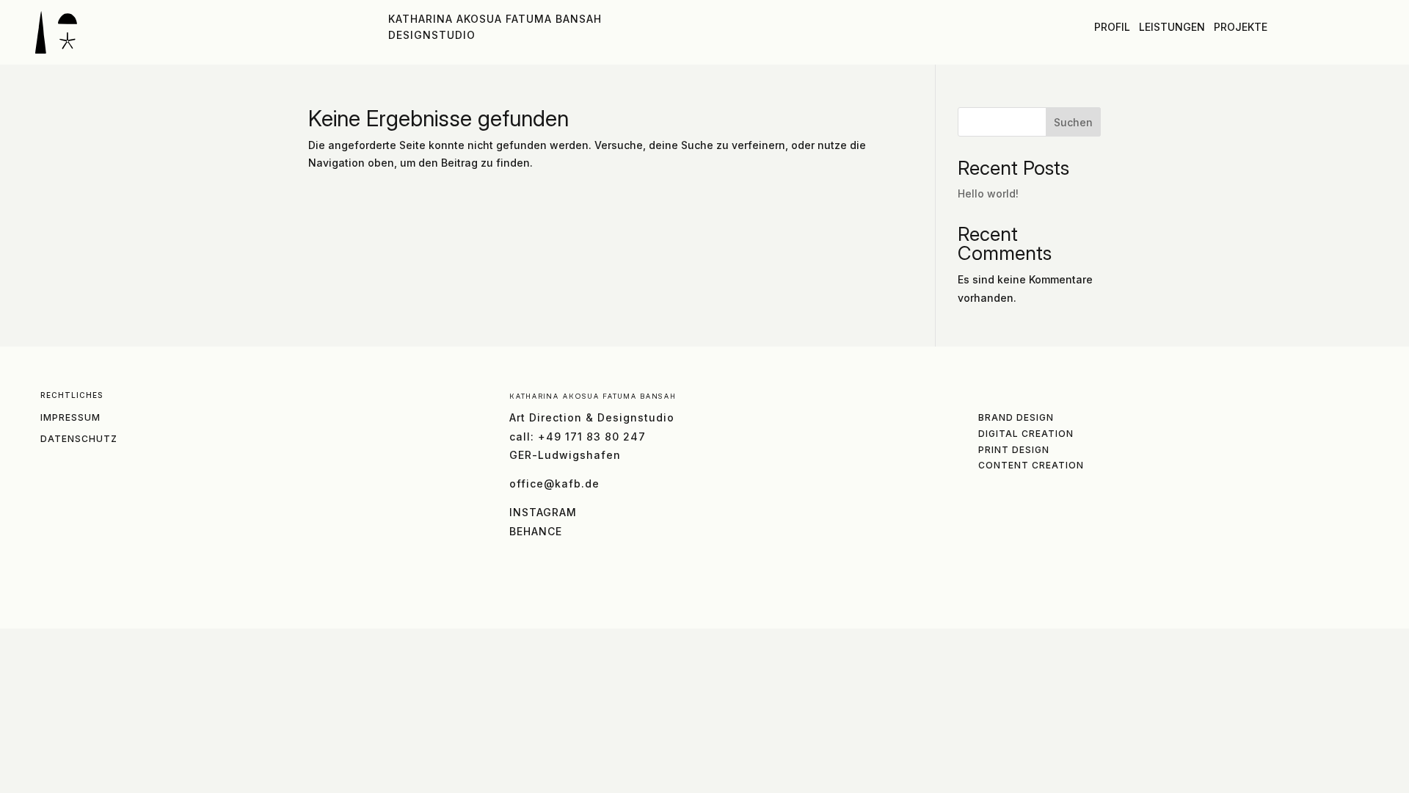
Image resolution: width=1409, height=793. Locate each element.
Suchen (1073, 122)
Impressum (70, 417)
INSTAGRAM (543, 512)
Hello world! (988, 193)
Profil (1112, 27)
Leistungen (1172, 27)
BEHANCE (535, 531)
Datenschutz (78, 438)
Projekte (1240, 27)
